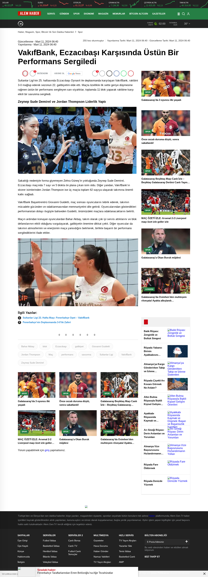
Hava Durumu (101, 546)
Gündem (64, 14)
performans (67, 354)
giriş (47, 450)
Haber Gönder (101, 551)
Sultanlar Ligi (106, 354)
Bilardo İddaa (50, 556)
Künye (21, 551)
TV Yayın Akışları (102, 562)
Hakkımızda (24, 556)
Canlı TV (72, 546)
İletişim (21, 562)
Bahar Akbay (27, 346)
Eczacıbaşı (61, 346)
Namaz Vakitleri (102, 556)
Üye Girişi (22, 540)
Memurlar (119, 14)
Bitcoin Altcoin (138, 14)
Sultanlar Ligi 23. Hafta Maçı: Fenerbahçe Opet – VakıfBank (56, 317)
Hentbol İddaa (50, 551)
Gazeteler (158, 14)
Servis (51, 14)
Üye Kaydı (23, 546)
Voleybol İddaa (50, 562)
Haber (152, 515)
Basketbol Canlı (127, 556)
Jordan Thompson (30, 354)
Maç (51, 354)
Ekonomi (89, 14)
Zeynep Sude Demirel (32, 362)
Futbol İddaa (49, 540)
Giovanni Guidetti (101, 346)
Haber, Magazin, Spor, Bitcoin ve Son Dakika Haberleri (46, 32)
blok (45, 346)
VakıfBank (126, 354)
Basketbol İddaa (51, 546)
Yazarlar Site (125, 546)
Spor (76, 14)
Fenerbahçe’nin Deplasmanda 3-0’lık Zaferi (47, 322)
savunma (86, 354)
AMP (121, 562)
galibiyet (79, 346)
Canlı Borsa (74, 540)
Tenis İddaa (125, 551)
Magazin (103, 14)
